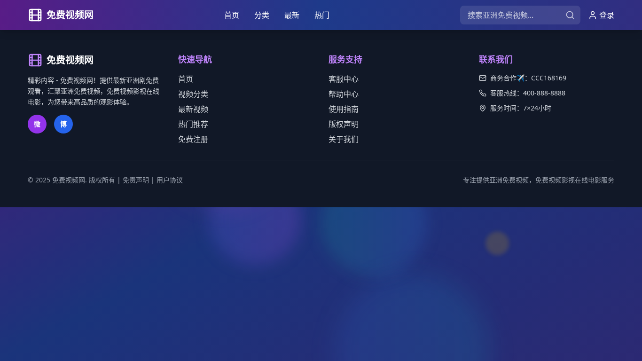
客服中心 (344, 79)
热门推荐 (193, 124)
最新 (291, 15)
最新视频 (193, 109)
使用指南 (344, 109)
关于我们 (344, 139)
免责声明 (136, 179)
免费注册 (193, 139)
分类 (261, 15)
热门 (321, 15)
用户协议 (170, 179)
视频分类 (193, 94)
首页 (231, 15)
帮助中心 (344, 94)
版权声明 (344, 124)
